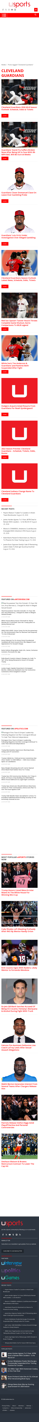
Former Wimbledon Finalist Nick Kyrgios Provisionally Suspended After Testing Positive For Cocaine (22, 1363)
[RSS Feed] (19, 1235)
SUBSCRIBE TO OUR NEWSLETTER (12, 1251)
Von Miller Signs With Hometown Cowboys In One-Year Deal (23, 1370)
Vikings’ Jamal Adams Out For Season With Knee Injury (20, 1343)
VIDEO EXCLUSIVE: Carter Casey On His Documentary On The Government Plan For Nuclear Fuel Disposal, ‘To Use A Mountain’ (19, 632)
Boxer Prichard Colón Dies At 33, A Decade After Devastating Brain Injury (23, 1378)
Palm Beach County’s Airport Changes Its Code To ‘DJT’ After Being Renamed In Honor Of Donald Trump (18, 660)
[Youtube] (12, 9)
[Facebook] (2, 9)
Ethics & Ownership (16, 1408)
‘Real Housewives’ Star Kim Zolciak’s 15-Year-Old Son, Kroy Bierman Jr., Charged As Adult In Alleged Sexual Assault (18, 612)
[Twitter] (5, 9)
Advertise (21, 1406)
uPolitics (4, 1410)
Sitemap (28, 1406)
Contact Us (5, 1408)
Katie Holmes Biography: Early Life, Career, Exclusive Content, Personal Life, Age (19, 651)
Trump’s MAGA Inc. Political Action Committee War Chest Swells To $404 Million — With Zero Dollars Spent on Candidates (19, 759)
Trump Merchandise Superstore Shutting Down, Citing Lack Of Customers (17, 751)
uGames (12, 1410)
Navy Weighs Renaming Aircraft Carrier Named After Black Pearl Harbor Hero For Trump (17, 769)
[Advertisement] (19, 42)
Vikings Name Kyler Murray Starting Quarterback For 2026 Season (21, 1385)
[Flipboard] (15, 9)
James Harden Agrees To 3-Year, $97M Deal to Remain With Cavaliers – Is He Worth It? (22, 1355)
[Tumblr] (13, 1235)
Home (3, 65)
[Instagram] (9, 9)
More (5, 116)
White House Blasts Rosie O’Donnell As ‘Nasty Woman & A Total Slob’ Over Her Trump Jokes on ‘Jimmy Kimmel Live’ (18, 622)
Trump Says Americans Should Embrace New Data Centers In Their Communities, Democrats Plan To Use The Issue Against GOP (18, 787)
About (14, 1406)
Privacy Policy (6, 1406)
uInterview (28, 1408)
